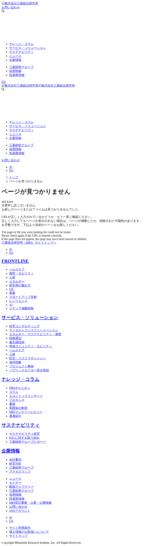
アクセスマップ (20, 471)
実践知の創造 (18, 408)
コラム (13, 391)
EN (4, 82)
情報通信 (15, 338)
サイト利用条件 (20, 527)
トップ (13, 177)
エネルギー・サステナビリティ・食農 (35, 334)
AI (10, 304)
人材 (12, 277)
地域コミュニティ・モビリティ (30, 346)
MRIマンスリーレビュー (25, 412)
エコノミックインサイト (26, 396)
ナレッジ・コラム (21, 43)
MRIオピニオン (19, 387)
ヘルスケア (16, 269)
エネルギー (16, 281)
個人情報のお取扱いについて (29, 531)
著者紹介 (15, 416)
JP (10, 167)
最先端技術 (16, 342)
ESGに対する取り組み (24, 437)
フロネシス (16, 400)
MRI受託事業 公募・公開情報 (30, 502)
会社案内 (15, 459)
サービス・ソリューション (27, 47)
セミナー (15, 482)
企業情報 (15, 60)
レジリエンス (18, 301)
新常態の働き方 (20, 285)
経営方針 (15, 463)
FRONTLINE (15, 261)
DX (11, 289)
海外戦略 (15, 362)
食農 (12, 292)
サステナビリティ (21, 52)
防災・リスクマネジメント (27, 358)
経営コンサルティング (24, 326)
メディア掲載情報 (21, 308)
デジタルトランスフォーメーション (33, 330)
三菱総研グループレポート (27, 441)
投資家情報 (16, 75)
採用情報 (15, 71)
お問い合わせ (11, 7)
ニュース (15, 56)
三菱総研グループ (21, 67)
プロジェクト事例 (21, 366)
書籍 (12, 404)
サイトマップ (18, 535)
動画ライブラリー (21, 486)
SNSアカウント (19, 510)
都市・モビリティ (21, 273)
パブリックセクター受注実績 (29, 370)
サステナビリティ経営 (24, 433)
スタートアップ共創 (23, 297)
